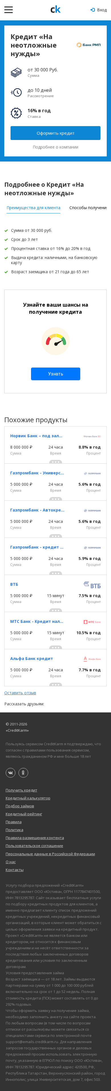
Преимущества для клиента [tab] (33, 207)
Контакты (15, 869)
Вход (101, 9)
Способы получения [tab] (88, 207)
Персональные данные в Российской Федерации (50, 853)
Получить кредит (21, 790)
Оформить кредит (56, 133)
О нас (11, 861)
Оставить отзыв (20, 692)
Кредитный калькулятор (28, 798)
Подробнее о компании (55, 147)
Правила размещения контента (35, 837)
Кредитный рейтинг (24, 813)
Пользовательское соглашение (34, 845)
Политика (14, 829)
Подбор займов (20, 805)
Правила (14, 821)
